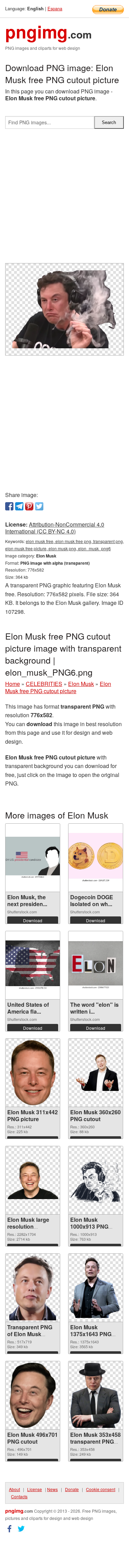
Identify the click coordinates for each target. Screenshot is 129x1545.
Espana (54, 8)
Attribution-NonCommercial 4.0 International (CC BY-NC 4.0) (54, 527)
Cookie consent (100, 1489)
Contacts (19, 1496)
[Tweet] (39, 506)
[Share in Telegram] (19, 506)
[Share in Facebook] (9, 506)
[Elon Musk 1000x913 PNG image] (95, 1180)
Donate (72, 1489)
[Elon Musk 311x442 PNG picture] (33, 1072)
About (14, 1489)
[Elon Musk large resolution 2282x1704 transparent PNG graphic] (32, 1180)
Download (32, 920)
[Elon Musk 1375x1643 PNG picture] (95, 1287)
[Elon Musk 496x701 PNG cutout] (33, 1395)
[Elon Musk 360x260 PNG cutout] (95, 1072)
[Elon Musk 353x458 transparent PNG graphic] (95, 1395)
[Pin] (29, 506)
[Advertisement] (64, 198)
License (34, 1489)
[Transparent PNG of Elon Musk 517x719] (32, 1287)
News (52, 1489)
